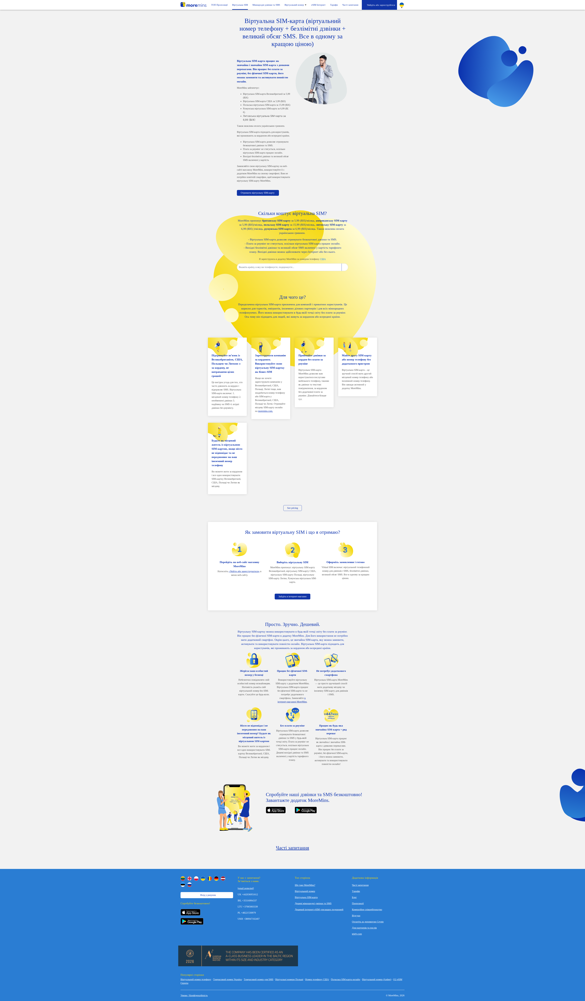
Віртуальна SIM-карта (306, 897)
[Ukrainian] (203, 878)
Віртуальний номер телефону (196, 979)
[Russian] (189, 884)
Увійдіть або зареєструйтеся (380, 5)
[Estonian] (183, 884)
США (323, 259)
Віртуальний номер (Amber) (376, 979)
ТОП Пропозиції (219, 5)
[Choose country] (345, 267)
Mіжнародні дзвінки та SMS (266, 5)
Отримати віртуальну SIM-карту (258, 192)
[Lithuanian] (183, 878)
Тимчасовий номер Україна (227, 979)
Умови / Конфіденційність (194, 995)
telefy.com (357, 934)
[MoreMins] (193, 5)
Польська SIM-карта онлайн (345, 979)
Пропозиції (358, 903)
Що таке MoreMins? (305, 885)
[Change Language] (401, 4)
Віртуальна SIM (240, 5)
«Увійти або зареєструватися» (244, 571)
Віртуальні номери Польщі (289, 979)
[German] (216, 878)
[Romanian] (209, 878)
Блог (354, 897)
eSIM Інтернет (318, 5)
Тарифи (334, 5)
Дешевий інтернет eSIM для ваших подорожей (319, 909)
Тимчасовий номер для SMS (258, 979)
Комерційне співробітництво (367, 909)
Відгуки (356, 915)
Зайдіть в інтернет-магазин (292, 596)
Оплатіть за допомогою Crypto (368, 921)
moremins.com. (265, 411)
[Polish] (196, 878)
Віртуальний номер (294, 5)
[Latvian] (223, 878)
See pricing (292, 508)
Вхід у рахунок (208, 895)
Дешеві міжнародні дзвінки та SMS (313, 903)
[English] (189, 878)
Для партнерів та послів (364, 928)
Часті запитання (350, 5)
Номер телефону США (317, 979)
